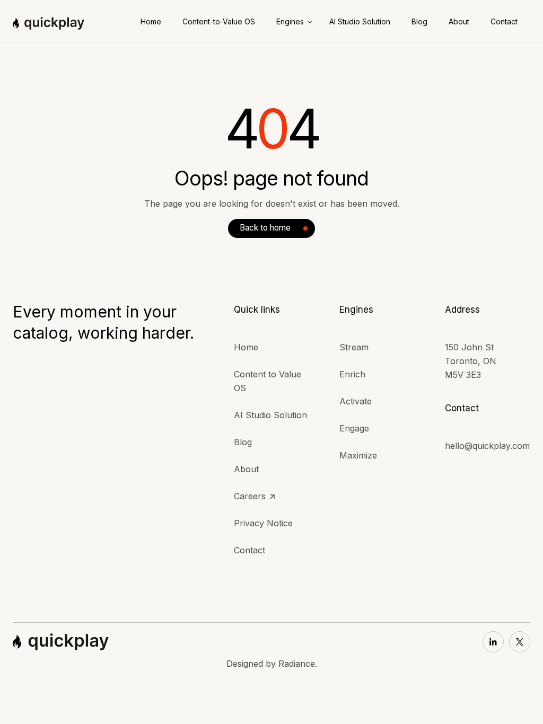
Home (246, 347)
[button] (294, 21)
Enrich (352, 374)
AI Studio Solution (270, 415)
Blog (243, 442)
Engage (354, 428)
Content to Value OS (267, 381)
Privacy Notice (263, 523)
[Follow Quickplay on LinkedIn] (493, 641)
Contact (249, 550)
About (246, 469)
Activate (355, 401)
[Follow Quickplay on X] (519, 641)
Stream (354, 347)
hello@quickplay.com (487, 445)
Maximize (358, 455)
